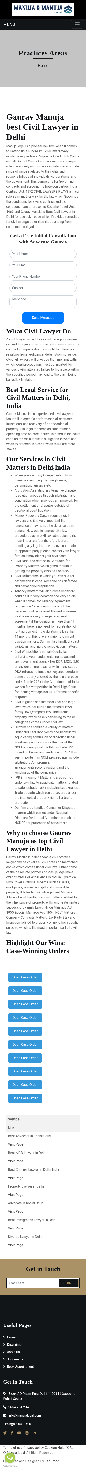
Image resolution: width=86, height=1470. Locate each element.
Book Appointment (20, 1367)
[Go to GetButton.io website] (10, 1466)
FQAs (69, 1448)
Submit (68, 1283)
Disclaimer (15, 1345)
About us (13, 1352)
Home (43, 65)
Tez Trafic (52, 1461)
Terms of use (13, 1448)
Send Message (43, 318)
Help (61, 1448)
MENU (9, 24)
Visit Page (15, 1144)
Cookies (51, 1448)
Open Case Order (25, 977)
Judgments (15, 1359)
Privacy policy (33, 1448)
